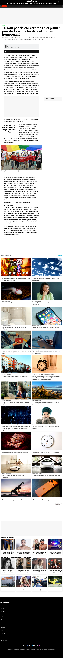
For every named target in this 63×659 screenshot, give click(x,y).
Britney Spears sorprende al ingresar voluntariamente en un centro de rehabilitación (23, 590)
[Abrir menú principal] (2, 2)
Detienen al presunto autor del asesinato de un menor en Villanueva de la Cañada (55, 590)
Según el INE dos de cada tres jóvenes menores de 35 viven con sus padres (24, 573)
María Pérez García (13, 46)
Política (15, 3)
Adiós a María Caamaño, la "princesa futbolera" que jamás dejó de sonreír (39, 573)
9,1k (35, 646)
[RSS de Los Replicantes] (23, 646)
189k (27, 646)
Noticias (9, 3)
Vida (54, 3)
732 (39, 646)
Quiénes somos (10, 650)
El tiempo (2, 634)
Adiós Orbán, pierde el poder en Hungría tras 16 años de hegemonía (39, 590)
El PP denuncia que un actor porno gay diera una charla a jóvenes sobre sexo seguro (23, 553)
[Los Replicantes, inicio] (31, 1)
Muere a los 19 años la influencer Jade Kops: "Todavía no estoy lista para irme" (7, 573)
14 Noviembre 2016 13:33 (13, 47)
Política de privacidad (34, 650)
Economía (21, 3)
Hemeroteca (3, 641)
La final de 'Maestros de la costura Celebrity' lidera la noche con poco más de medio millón (26, 6)
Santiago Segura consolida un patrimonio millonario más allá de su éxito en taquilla (55, 573)
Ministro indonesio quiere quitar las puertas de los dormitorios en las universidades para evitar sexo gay (8, 553)
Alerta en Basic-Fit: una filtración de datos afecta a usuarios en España (7, 590)
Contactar (27, 650)
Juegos (43, 3)
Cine (31, 3)
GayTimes (31, 128)
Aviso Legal (16, 650)
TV (34, 3)
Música (38, 3)
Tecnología (49, 3)
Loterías (2, 638)
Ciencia (27, 3)
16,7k (31, 646)
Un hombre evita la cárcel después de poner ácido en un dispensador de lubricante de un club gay (55, 553)
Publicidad (22, 650)
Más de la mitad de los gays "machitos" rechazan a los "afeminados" (39, 553)
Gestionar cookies (51, 650)
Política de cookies (43, 650)
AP (4, 76)
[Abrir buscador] (59, 2)
